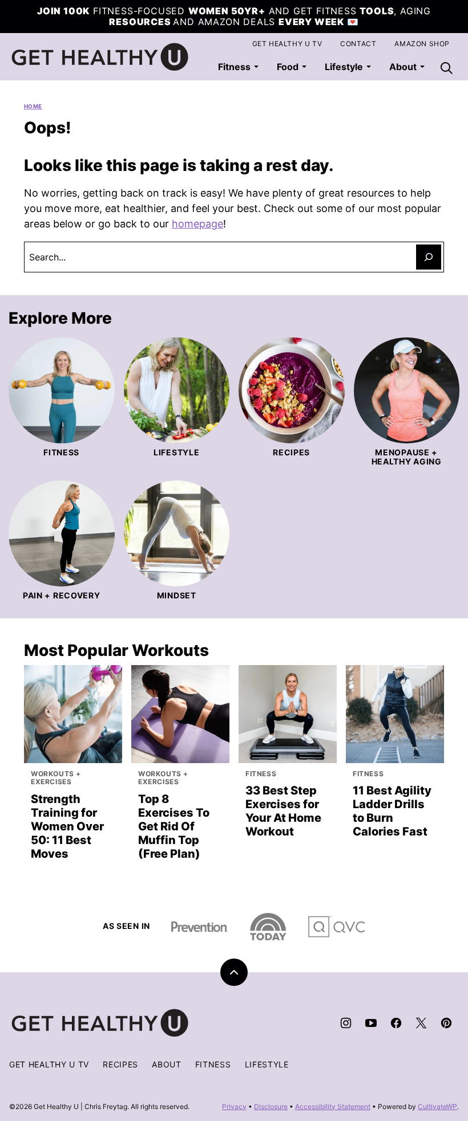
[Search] (446, 67)
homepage (197, 224)
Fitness (234, 66)
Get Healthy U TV (287, 43)
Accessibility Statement (332, 1106)
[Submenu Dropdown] (256, 66)
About (166, 1064)
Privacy (234, 1106)
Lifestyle (344, 66)
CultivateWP (437, 1106)
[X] (421, 1023)
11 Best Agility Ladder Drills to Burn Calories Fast (392, 811)
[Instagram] (345, 1023)
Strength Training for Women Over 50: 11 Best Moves (67, 826)
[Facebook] (396, 1023)
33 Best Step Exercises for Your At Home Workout (283, 811)
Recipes (120, 1064)
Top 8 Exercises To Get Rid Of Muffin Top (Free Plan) (173, 826)
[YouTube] (371, 1023)
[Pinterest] (446, 1023)
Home (33, 106)
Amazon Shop (422, 43)
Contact (358, 43)
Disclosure (271, 1106)
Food (287, 66)
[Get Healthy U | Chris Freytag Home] (100, 57)
